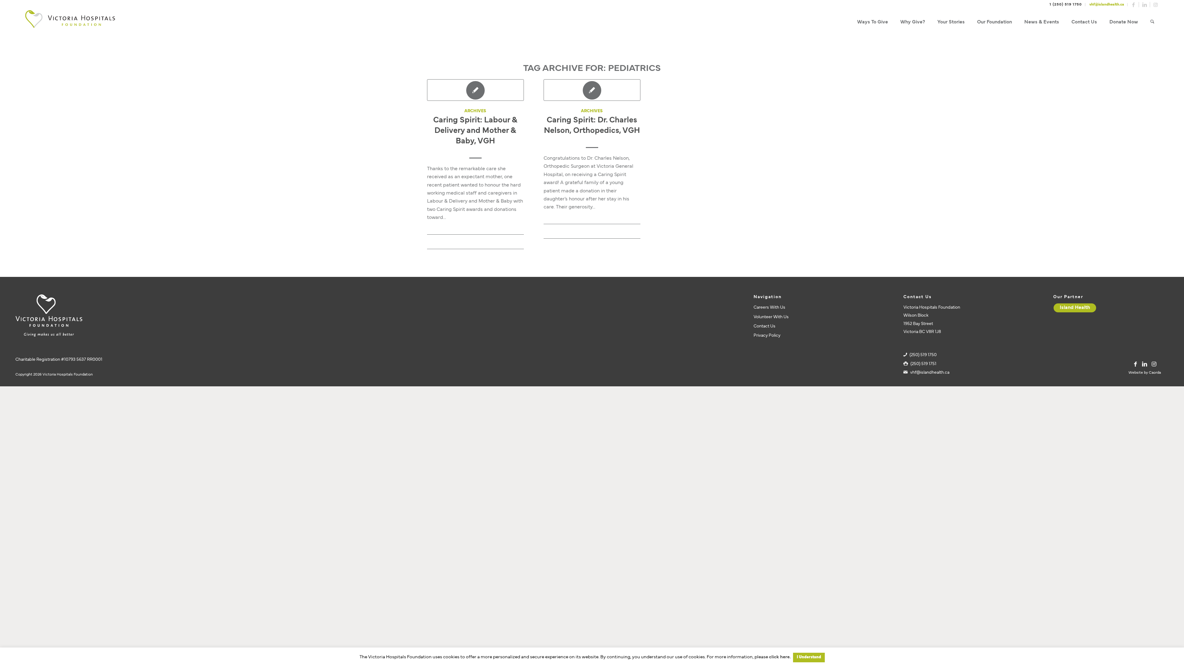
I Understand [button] (809, 657)
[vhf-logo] (70, 22)
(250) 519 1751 (923, 364)
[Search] (1152, 22)
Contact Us (764, 326)
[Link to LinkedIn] (1144, 4)
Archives (475, 111)
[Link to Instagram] (1155, 4)
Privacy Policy (767, 336)
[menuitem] (872, 22)
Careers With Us (769, 308)
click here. (780, 657)
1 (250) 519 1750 (1066, 4)
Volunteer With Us (771, 317)
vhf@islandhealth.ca (1106, 4)
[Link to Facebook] (1133, 4)
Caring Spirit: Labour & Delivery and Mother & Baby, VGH (475, 131)
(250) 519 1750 (923, 355)
